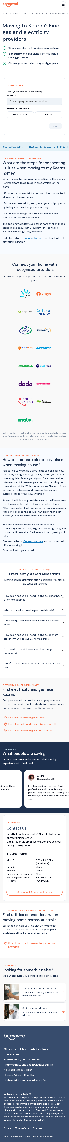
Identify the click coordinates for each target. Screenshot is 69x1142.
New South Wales (32, 13)
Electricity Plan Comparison (42, 147)
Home (5, 13)
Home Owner (20, 114)
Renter (49, 114)
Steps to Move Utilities (13, 147)
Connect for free (33, 238)
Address (11, 95)
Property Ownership (18, 108)
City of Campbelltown (55, 13)
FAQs (62, 147)
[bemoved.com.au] (34, 1037)
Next (56, 126)
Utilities (16, 13)
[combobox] (33, 101)
